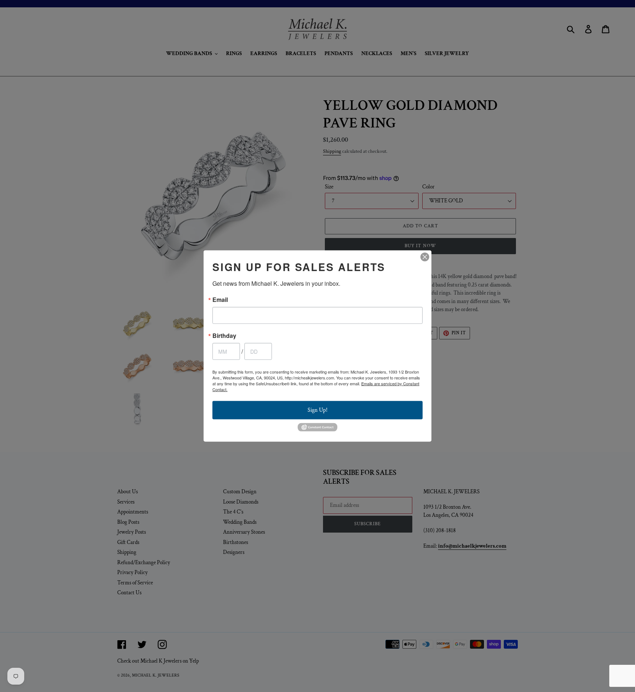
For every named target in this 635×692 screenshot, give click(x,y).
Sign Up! (317, 410)
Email (220, 300)
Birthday (224, 336)
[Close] (424, 257)
